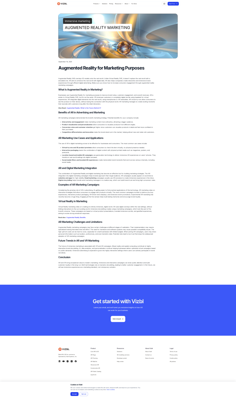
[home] (62, 3)
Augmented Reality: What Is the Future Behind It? (84, 108)
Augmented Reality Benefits (76, 217)
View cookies (110, 389)
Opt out (83, 394)
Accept (74, 394)
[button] (96, 3)
